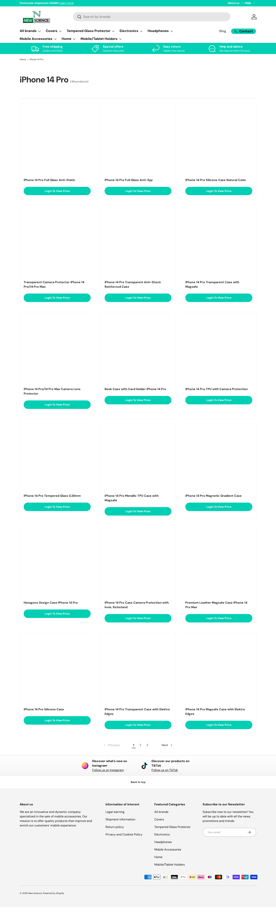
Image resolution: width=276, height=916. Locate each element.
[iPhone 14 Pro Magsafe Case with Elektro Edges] (218, 670)
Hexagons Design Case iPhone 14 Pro (51, 603)
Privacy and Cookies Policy (124, 834)
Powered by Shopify (53, 893)
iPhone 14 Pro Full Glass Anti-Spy (129, 180)
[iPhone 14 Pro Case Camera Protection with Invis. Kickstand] (138, 563)
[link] (111, 745)
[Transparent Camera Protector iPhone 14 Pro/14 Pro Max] (57, 242)
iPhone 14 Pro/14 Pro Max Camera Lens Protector (52, 391)
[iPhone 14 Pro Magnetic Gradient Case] (218, 456)
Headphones (163, 842)
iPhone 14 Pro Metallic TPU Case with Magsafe (132, 498)
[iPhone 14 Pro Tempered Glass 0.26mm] (57, 456)
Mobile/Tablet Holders (169, 865)
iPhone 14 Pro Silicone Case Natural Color (215, 180)
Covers (159, 819)
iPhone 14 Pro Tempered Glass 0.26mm (52, 496)
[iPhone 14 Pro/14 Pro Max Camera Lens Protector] (57, 349)
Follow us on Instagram (108, 770)
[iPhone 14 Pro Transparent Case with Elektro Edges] (138, 670)
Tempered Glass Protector (172, 827)
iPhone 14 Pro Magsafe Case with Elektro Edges (215, 711)
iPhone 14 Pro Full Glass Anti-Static (49, 180)
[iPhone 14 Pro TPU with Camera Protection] (218, 349)
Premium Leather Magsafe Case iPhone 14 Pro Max (216, 605)
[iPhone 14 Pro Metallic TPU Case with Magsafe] (138, 456)
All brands (161, 812)
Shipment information (120, 819)
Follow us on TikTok (165, 770)
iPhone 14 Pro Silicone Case (44, 709)
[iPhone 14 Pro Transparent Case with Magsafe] (218, 242)
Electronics (162, 834)
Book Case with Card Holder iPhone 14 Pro (135, 389)
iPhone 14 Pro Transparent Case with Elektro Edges (137, 711)
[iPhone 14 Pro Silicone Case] (57, 670)
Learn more (66, 3)
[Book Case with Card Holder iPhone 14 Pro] (138, 349)
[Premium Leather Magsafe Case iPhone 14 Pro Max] (218, 563)
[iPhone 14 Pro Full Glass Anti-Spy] (138, 140)
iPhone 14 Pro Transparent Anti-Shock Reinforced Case (133, 284)
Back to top (138, 782)
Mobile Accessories (167, 849)
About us (234, 3)
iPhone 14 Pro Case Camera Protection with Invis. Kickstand (137, 605)
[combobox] (152, 16)
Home (23, 59)
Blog (222, 31)
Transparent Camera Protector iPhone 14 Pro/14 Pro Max (54, 284)
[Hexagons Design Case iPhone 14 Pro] (57, 563)
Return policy (115, 827)
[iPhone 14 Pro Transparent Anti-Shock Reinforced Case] (138, 242)
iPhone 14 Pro (36, 59)
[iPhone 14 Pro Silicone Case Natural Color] (218, 140)
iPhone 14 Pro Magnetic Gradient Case (213, 496)
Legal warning (115, 812)
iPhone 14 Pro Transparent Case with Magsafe (212, 284)
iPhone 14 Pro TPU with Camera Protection (216, 389)
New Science (35, 893)
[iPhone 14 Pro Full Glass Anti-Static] (57, 140)
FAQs (248, 3)
